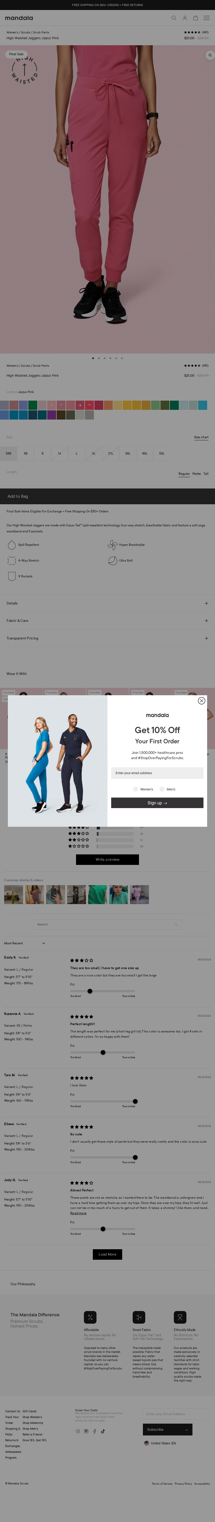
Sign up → (157, 803)
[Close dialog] (201, 700)
